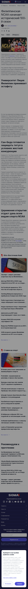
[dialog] (14, 294)
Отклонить (8, 583)
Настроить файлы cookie (9, 577)
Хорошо (19, 583)
